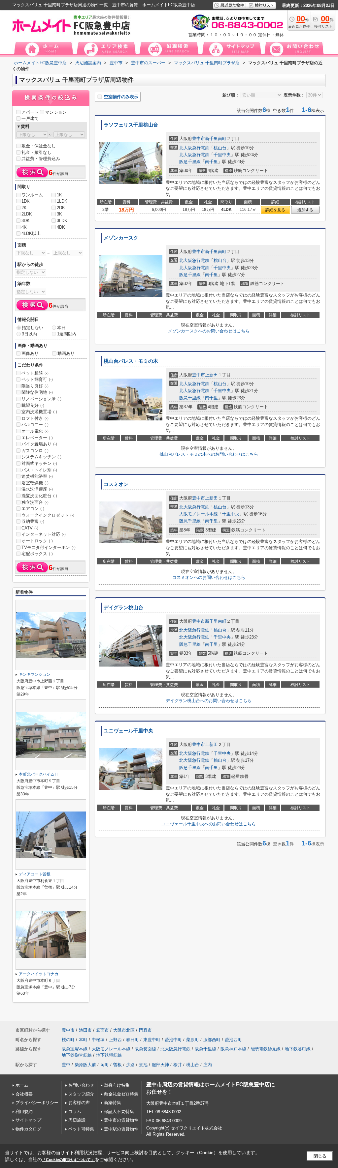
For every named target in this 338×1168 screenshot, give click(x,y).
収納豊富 (32, 521)
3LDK (62, 220)
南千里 (211, 161)
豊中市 (198, 138)
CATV (29, 528)
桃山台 (220, 147)
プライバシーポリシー (37, 1102)
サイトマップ (28, 1120)
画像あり (30, 353)
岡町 (104, 1064)
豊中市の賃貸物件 (121, 1120)
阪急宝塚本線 (74, 1048)
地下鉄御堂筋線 (77, 1055)
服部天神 (160, 1064)
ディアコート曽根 (35, 874)
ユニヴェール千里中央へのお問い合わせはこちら (208, 823)
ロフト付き (35, 418)
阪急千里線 (190, 161)
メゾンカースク (121, 238)
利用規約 (24, 1111)
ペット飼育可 (37, 379)
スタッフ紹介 (81, 1094)
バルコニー (35, 424)
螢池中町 (173, 1039)
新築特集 (112, 1102)
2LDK (26, 214)
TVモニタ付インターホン (48, 547)
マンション (56, 112)
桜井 (177, 1064)
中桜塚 (98, 1039)
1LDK (62, 201)
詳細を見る (275, 210)
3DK (25, 220)
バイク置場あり (39, 444)
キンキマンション (35, 674)
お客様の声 (79, 1102)
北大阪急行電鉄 (194, 147)
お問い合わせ (81, 1085)
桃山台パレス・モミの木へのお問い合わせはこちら (208, 454)
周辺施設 (76, 1120)
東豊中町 (151, 1039)
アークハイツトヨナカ (38, 974)
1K (59, 194)
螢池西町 (233, 1039)
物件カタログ (28, 1128)
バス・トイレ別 (39, 470)
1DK (25, 201)
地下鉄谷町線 (298, 1048)
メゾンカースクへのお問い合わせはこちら (209, 330)
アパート (30, 112)
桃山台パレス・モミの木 (131, 361)
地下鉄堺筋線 (109, 1055)
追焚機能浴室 (37, 476)
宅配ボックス (37, 553)
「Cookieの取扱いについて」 (68, 1159)
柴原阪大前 (85, 1064)
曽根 (117, 1064)
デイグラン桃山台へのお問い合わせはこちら (209, 700)
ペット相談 (35, 373)
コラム (74, 1111)
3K (59, 214)
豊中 (66, 1064)
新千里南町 (215, 138)
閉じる (320, 1156)
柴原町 (192, 1039)
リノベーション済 (41, 398)
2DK (61, 207)
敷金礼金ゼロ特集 (121, 1094)
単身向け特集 (117, 1085)
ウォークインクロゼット (47, 515)
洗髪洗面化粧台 (39, 495)
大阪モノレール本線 (198, 513)
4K (24, 227)
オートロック (37, 540)
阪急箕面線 (145, 1048)
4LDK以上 (31, 233)
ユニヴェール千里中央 (128, 730)
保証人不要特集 (119, 1111)
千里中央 (222, 154)
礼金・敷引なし (36, 152)
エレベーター (37, 437)
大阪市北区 (124, 1030)
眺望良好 (32, 405)
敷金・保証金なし (38, 145)
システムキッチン (41, 456)
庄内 (207, 1064)
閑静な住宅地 (37, 392)
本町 (83, 1039)
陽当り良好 (35, 386)
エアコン (32, 508)
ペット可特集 (81, 1128)
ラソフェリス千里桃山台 (131, 125)
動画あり (66, 353)
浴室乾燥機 (35, 482)
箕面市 (102, 1030)
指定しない (32, 327)
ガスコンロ (35, 450)
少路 (130, 1064)
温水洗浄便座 (37, 489)
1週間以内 (67, 333)
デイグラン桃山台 (123, 607)
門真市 (145, 1030)
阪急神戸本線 (233, 1048)
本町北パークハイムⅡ (38, 774)
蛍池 (143, 1064)
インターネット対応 (43, 534)
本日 (61, 327)
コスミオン (116, 484)
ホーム (22, 1085)
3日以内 (29, 333)
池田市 (85, 1030)
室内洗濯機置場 (39, 411)
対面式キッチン (39, 463)
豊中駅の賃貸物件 (121, 1128)
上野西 (115, 1039)
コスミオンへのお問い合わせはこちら (208, 577)
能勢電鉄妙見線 (266, 1048)
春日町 (132, 1039)
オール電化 (35, 431)
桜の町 (68, 1039)
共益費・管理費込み (40, 158)
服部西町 (211, 1039)
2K (24, 207)
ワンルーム (32, 194)
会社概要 (24, 1094)
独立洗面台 (35, 502)
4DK (61, 227)
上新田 (211, 374)
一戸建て (30, 118)
